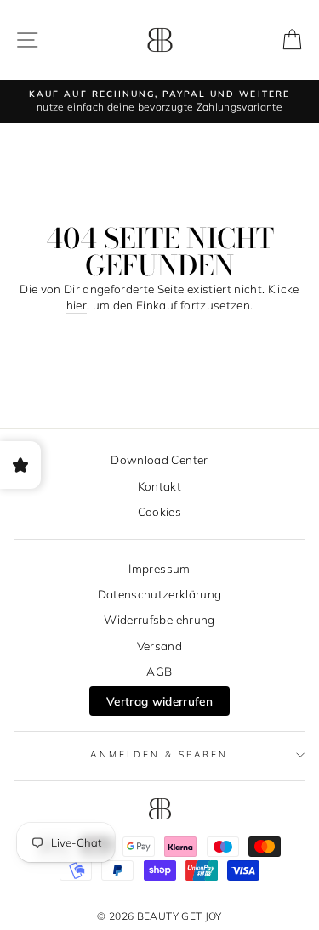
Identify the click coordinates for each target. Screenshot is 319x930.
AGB (159, 671)
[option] (159, 101)
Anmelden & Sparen (159, 754)
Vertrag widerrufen (159, 701)
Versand (159, 645)
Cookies (159, 511)
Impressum (159, 568)
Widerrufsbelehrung (159, 619)
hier (76, 305)
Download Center (159, 459)
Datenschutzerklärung (160, 594)
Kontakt (159, 486)
